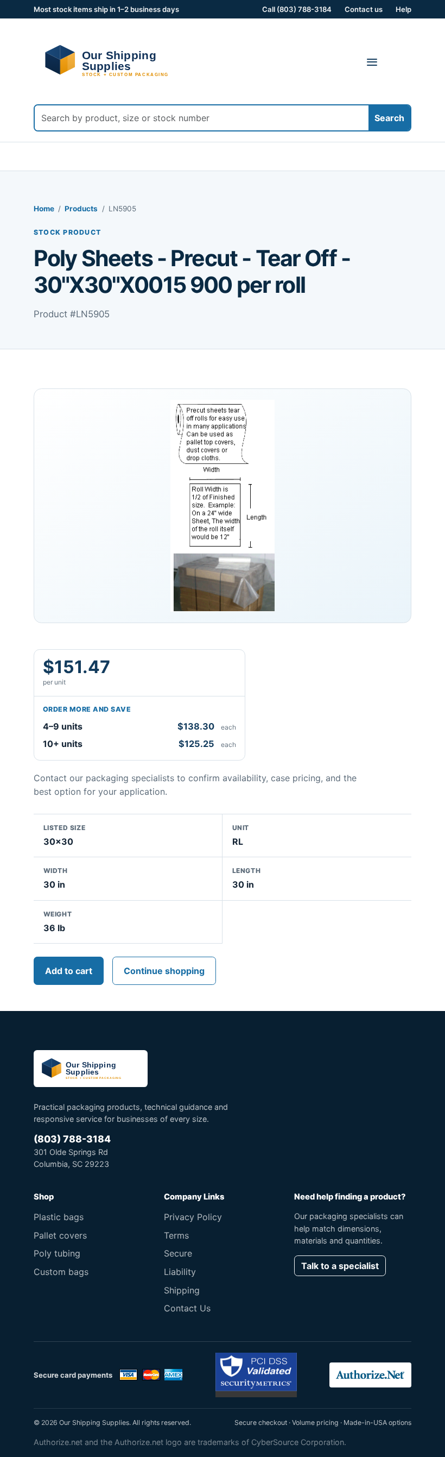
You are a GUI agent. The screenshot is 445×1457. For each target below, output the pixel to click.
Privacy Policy (193, 1216)
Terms (176, 1235)
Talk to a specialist (340, 1265)
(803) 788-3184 (72, 1139)
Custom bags (61, 1271)
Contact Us (187, 1308)
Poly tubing (57, 1253)
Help (403, 9)
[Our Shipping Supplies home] (121, 60)
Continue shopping (164, 970)
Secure (178, 1253)
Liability (180, 1271)
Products (81, 208)
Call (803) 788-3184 (297, 9)
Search (389, 117)
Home (44, 208)
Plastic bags (59, 1216)
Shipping (182, 1290)
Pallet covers (60, 1235)
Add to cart (68, 970)
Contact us (364, 9)
